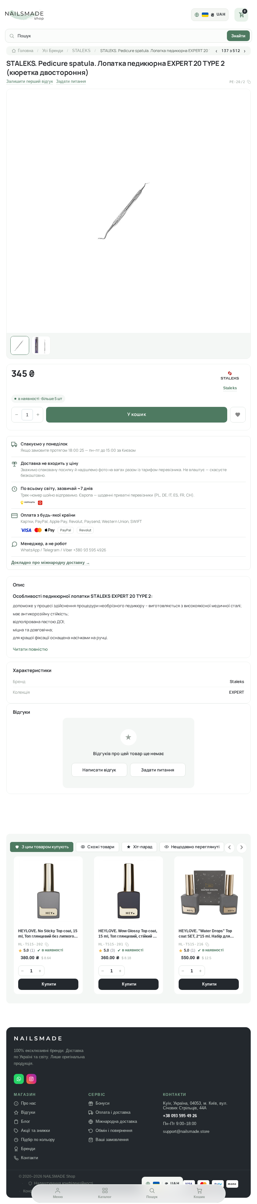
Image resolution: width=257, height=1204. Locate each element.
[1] (19, 345)
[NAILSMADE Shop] (31, 14)
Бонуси (102, 1103)
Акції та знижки (35, 1130)
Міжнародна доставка (116, 1121)
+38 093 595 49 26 (180, 1116)
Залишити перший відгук (29, 81)
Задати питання (71, 81)
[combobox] (120, 35)
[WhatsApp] (19, 1079)
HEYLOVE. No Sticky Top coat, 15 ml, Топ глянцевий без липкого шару (47, 934)
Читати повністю (30, 649)
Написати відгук (99, 770)
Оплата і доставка (113, 1112)
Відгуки (28, 1112)
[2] (41, 345)
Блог (25, 1121)
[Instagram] (31, 1079)
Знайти (238, 36)
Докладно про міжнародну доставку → (50, 562)
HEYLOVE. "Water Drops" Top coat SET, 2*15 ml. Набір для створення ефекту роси (205, 934)
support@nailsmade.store (186, 1131)
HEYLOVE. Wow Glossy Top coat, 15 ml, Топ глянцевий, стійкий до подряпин (128, 934)
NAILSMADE (38, 1038)
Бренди (28, 1149)
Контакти (29, 1158)
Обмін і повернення (114, 1130)
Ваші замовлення (112, 1140)
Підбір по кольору (38, 1140)
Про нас (28, 1103)
